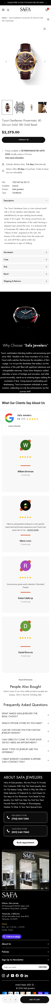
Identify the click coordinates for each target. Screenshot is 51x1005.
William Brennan (26, 471)
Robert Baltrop (25, 598)
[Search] (8, 10)
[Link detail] (3, 975)
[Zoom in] (44, 29)
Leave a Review (14, 426)
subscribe (43, 967)
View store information (14, 157)
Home (4, 18)
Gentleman (16, 192)
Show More (33, 530)
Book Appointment (25, 842)
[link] (25, 317)
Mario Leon (25, 541)
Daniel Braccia (25, 652)
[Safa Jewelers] (25, 9)
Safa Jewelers (18, 189)
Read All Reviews (25, 680)
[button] (5, 2)
